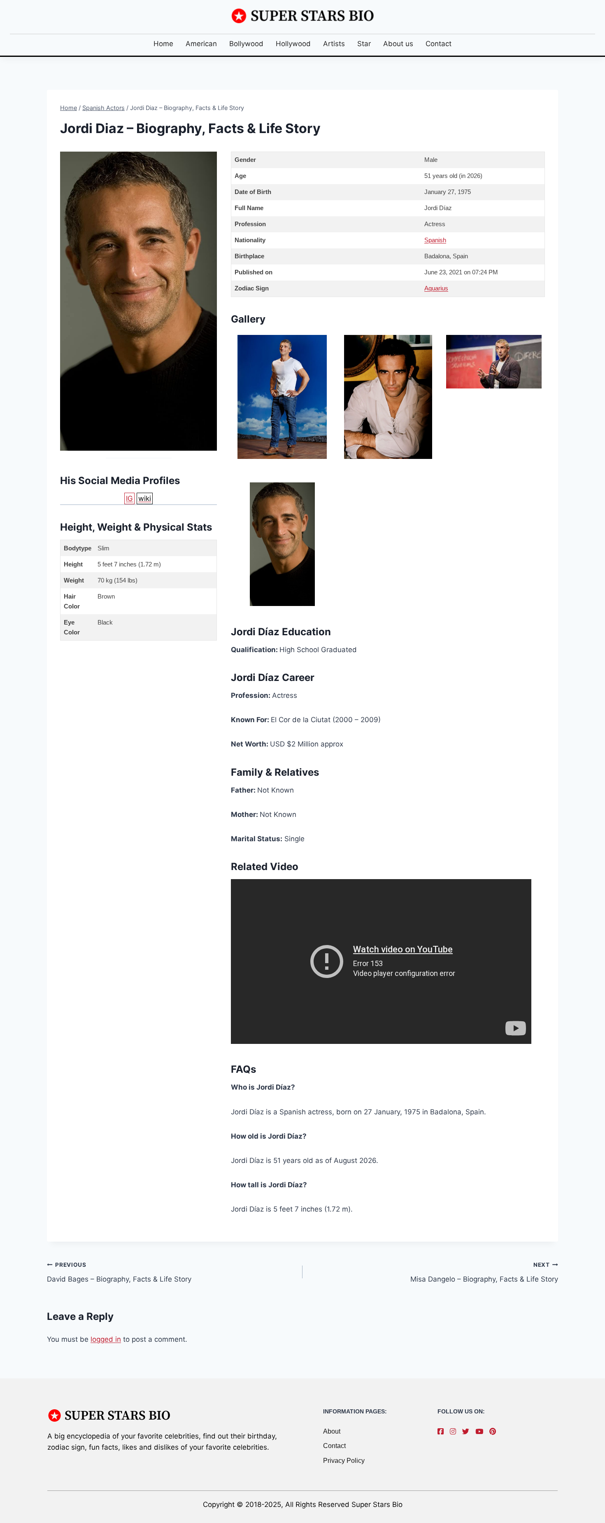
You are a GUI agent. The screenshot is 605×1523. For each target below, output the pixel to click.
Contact (438, 44)
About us (398, 44)
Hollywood (293, 44)
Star (364, 44)
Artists (334, 44)
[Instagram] (455, 1431)
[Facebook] (442, 1431)
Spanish (435, 239)
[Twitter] (467, 1431)
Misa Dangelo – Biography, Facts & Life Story (484, 1272)
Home (163, 44)
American (201, 44)
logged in (106, 1339)
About (331, 1431)
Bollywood (246, 44)
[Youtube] (481, 1431)
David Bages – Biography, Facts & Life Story (119, 1272)
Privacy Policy (344, 1460)
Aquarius (436, 288)
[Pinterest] (494, 1431)
